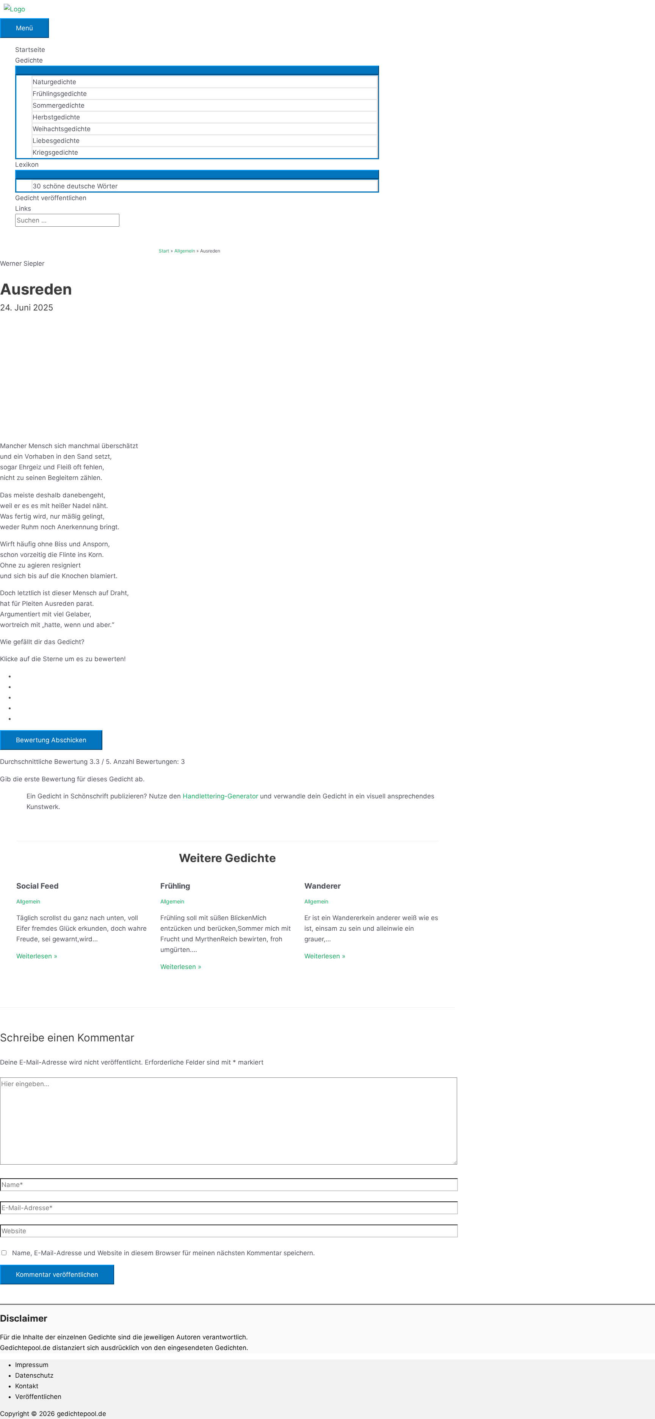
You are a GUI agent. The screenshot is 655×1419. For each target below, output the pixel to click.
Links (23, 208)
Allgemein (28, 901)
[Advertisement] (227, 371)
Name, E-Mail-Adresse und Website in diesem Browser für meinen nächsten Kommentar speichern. (163, 1253)
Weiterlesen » (36, 956)
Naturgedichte (54, 82)
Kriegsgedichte (55, 152)
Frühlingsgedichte (60, 93)
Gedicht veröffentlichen (50, 198)
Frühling (175, 886)
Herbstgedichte (56, 117)
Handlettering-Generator (220, 796)
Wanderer (322, 886)
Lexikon (27, 164)
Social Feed (37, 886)
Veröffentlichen (38, 1396)
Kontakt (26, 1386)
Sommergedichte (59, 105)
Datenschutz (34, 1375)
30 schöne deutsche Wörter (75, 186)
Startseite (30, 49)
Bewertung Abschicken (51, 740)
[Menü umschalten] (197, 70)
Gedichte (29, 60)
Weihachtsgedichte (62, 129)
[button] (17, 232)
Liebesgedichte (56, 140)
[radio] (235, 676)
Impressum (32, 1365)
